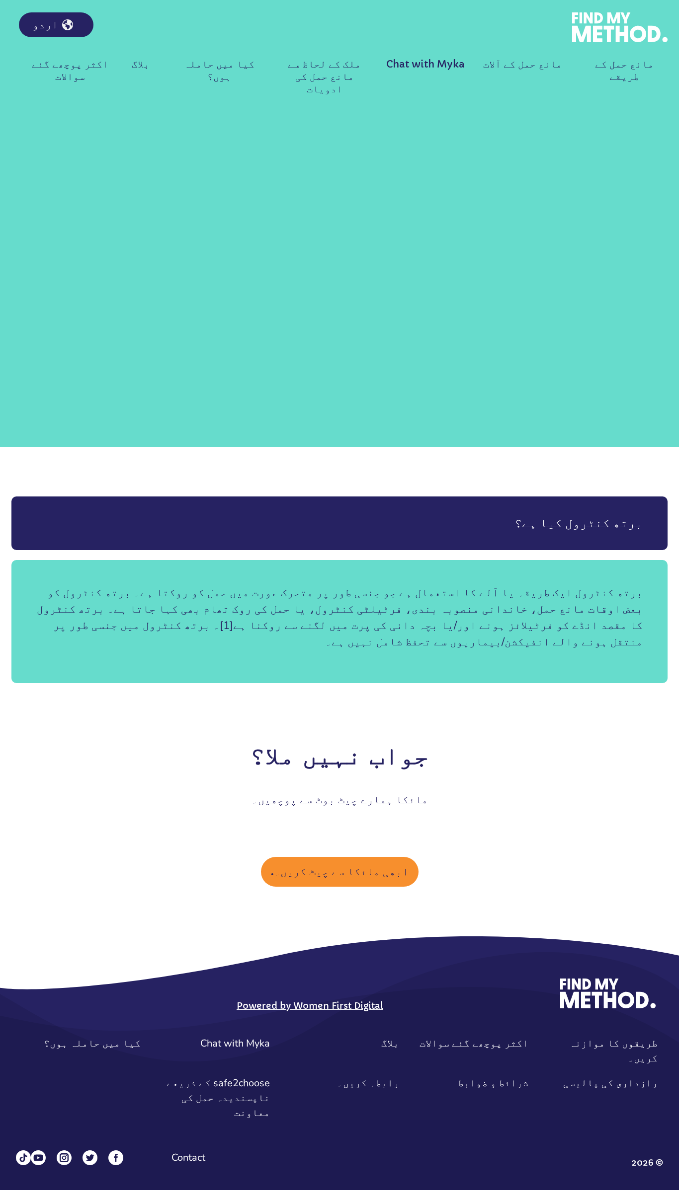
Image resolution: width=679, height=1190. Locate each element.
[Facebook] (115, 1157)
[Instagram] (64, 1157)
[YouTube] (38, 1157)
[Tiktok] (23, 1157)
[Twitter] (90, 1157)
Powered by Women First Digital (310, 1005)
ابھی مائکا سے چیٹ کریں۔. (340, 871)
